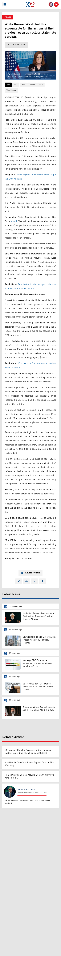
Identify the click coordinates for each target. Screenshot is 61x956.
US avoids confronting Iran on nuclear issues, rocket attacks (30, 365)
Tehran (32, 85)
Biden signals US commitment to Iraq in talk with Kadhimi (30, 177)
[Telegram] (18, 581)
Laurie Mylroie (32, 572)
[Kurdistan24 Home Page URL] (30, 4)
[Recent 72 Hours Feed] (51, 4)
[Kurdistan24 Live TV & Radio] (56, 4)
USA (41, 85)
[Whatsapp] (26, 581)
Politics (8, 17)
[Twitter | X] (34, 581)
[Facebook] (42, 581)
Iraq (23, 85)
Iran (8, 85)
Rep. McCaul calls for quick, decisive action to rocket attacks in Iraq (30, 286)
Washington (11, 90)
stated (14, 221)
